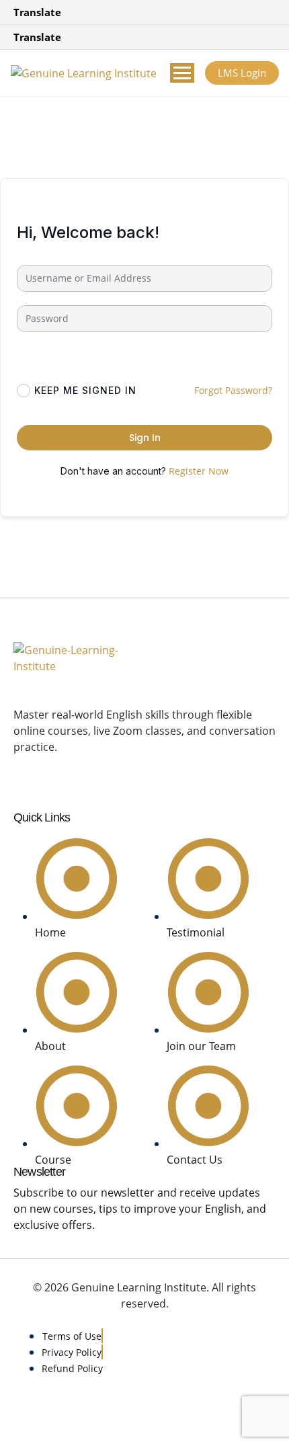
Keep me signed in (85, 390)
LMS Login (242, 72)
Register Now (199, 471)
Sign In (145, 437)
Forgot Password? (233, 390)
